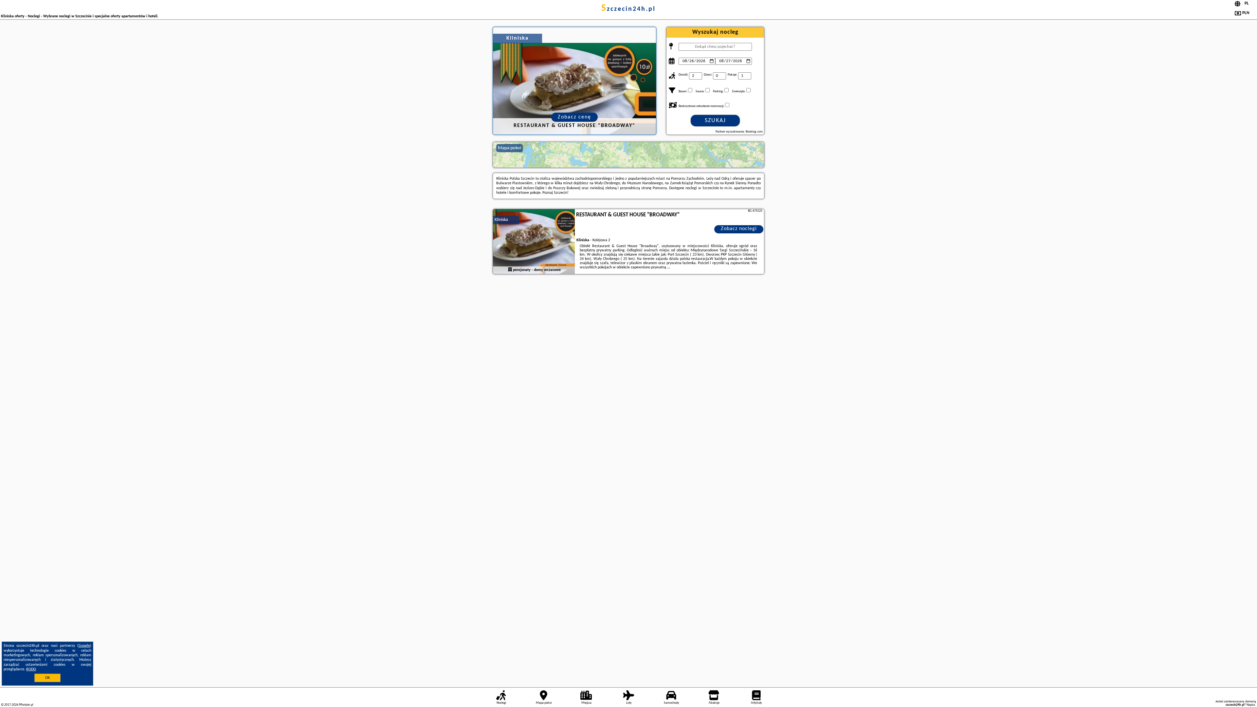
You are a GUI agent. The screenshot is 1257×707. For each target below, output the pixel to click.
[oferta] (510, 270)
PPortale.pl (26, 705)
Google (84, 646)
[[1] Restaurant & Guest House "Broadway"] (534, 242)
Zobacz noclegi (739, 228)
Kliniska (501, 219)
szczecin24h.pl (628, 9)
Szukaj (715, 121)
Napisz (1251, 705)
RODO (31, 669)
